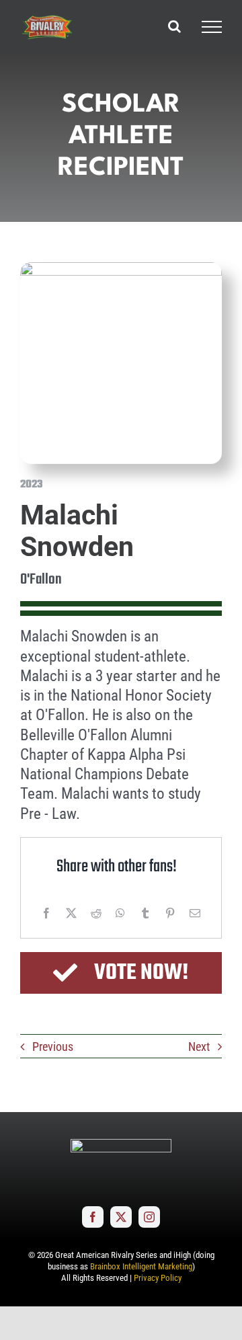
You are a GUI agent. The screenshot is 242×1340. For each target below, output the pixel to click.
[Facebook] (46, 913)
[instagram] (149, 1217)
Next (199, 1046)
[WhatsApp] (120, 913)
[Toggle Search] (174, 26)
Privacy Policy (158, 1278)
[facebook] (93, 1217)
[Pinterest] (170, 913)
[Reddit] (96, 913)
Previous (52, 1046)
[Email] (195, 913)
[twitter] (121, 1217)
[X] (71, 913)
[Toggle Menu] (212, 27)
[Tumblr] (145, 913)
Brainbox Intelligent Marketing (141, 1266)
